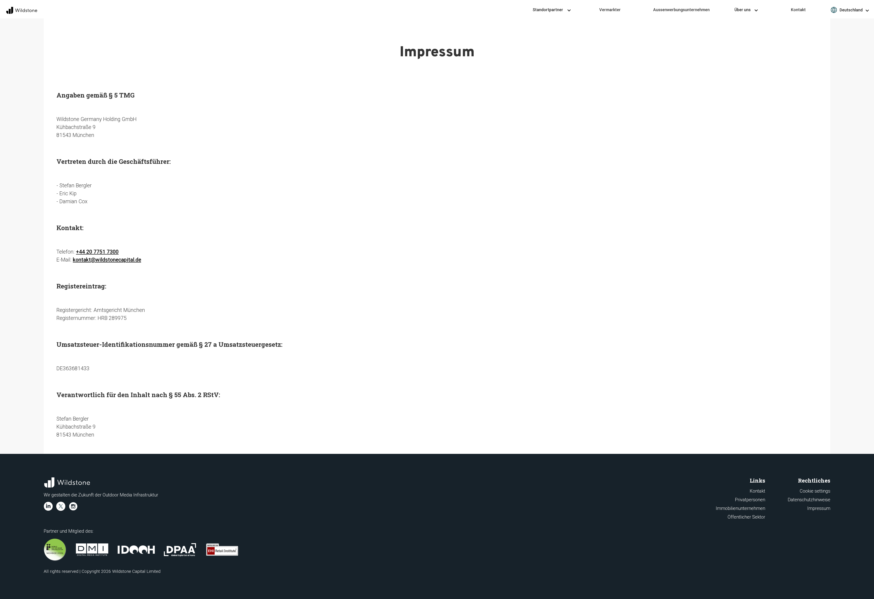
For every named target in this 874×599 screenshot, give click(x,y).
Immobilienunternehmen (740, 508)
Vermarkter (610, 9)
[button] (552, 9)
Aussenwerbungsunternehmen (681, 9)
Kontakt (798, 9)
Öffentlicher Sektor (746, 517)
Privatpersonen (750, 499)
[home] (21, 10)
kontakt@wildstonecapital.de (107, 260)
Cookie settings (815, 491)
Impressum (818, 508)
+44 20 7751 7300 (97, 252)
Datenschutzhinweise (809, 499)
